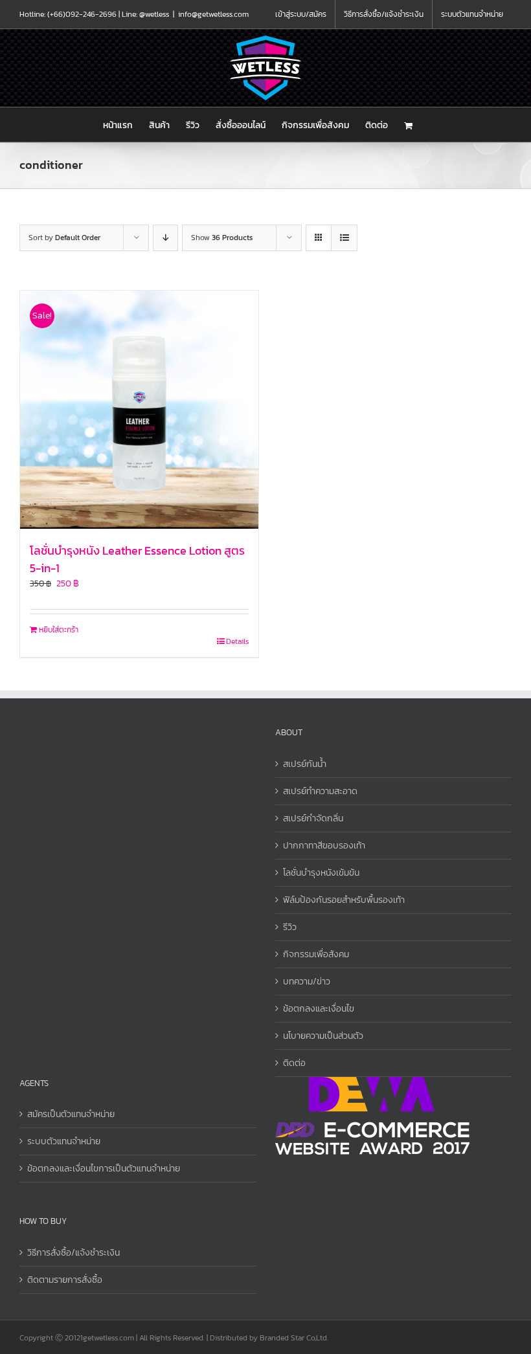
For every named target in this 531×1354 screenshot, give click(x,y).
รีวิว (290, 927)
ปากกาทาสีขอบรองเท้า (324, 845)
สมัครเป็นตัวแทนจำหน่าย (71, 1114)
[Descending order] (165, 238)
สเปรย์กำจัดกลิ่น (313, 818)
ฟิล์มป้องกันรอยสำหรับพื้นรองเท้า (344, 900)
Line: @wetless (145, 14)
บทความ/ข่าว (306, 981)
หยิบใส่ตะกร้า (58, 630)
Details (237, 641)
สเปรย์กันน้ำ (304, 764)
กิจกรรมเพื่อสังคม (316, 954)
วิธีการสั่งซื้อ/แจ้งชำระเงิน (73, 1253)
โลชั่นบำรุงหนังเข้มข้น (321, 873)
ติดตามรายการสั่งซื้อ (64, 1280)
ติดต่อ (294, 1063)
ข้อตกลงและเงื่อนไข (318, 1009)
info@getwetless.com (213, 14)
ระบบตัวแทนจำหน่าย (63, 1141)
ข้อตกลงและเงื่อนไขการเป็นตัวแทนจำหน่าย (103, 1168)
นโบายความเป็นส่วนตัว (323, 1036)
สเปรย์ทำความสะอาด (320, 791)
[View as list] (344, 237)
